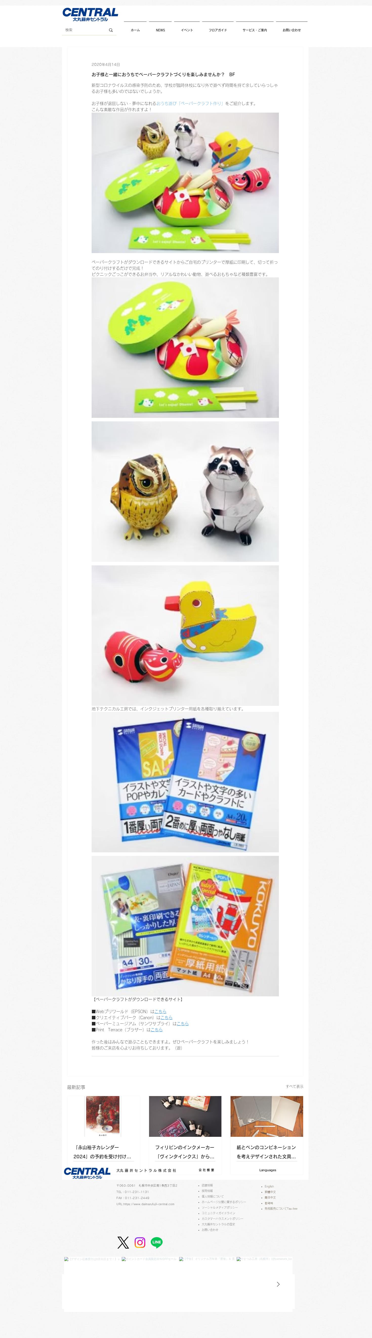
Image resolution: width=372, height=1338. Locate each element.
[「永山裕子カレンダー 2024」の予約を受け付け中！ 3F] (103, 1116)
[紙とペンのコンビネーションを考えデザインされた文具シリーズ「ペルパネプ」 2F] (267, 1116)
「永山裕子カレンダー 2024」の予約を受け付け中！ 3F (100, 1153)
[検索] (110, 30)
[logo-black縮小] (123, 1243)
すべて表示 (294, 1086)
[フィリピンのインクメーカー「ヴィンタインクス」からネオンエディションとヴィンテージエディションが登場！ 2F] (185, 1116)
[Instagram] (140, 1243)
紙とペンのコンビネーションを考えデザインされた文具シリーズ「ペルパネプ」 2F (266, 1153)
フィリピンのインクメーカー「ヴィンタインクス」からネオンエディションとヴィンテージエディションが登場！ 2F (184, 1153)
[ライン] (157, 1243)
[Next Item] (278, 1284)
